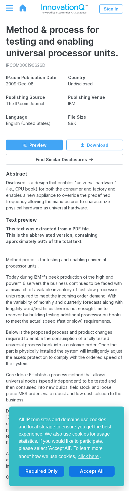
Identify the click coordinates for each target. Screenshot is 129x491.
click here (88, 456)
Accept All (92, 471)
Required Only (42, 471)
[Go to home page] (19, 8)
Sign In (111, 8)
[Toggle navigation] (6, 8)
